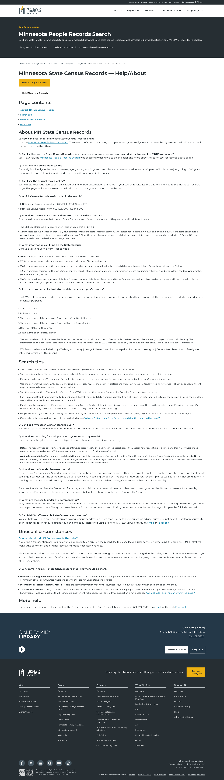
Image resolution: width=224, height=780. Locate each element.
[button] (117, 11)
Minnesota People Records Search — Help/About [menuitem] (67, 64)
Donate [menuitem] (177, 701)
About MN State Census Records (37, 110)
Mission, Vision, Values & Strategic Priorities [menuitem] (150, 697)
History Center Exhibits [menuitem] (29, 707)
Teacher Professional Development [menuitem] (105, 713)
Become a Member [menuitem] (27, 701)
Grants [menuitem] (138, 740)
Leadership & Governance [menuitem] (146, 704)
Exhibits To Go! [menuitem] (142, 714)
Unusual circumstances (32, 119)
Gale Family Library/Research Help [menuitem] (71, 708)
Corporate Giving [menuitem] (182, 707)
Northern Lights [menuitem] (103, 701)
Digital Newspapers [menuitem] (66, 714)
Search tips (26, 115)
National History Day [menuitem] (105, 707)
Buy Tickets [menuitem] (24, 696)
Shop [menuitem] (176, 712)
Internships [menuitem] (140, 730)
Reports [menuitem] (138, 709)
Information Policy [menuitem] (144, 775)
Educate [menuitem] (101, 685)
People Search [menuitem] (39, 64)
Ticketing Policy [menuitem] (160, 775)
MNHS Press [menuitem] (63, 719)
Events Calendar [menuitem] (26, 712)
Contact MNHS (198, 767)
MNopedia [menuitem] (62, 735)
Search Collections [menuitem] (66, 701)
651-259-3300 (196, 636)
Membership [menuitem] (180, 696)
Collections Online (63, 47)
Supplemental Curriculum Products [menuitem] (108, 720)
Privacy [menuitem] (132, 775)
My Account (189, 2)
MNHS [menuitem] (21, 64)
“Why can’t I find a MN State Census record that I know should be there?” (122, 418)
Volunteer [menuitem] (139, 745)
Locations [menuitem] (23, 691)
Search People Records (34, 82)
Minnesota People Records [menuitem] (70, 696)
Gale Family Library (29, 27)
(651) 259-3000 (182, 767)
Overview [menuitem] (62, 691)
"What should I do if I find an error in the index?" (170, 593)
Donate (144, 2)
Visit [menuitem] (21, 685)
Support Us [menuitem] (180, 685)
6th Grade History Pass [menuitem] (106, 745)
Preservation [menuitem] (63, 740)
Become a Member (176, 650)
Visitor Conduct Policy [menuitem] (177, 775)
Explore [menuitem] (62, 685)
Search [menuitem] (29, 64)
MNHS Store (134, 2)
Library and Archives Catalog (33, 47)
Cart (201, 2)
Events (164, 2)
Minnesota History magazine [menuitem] (71, 725)
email (150, 522)
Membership (154, 2)
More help (25, 124)
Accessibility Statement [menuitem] (196, 775)
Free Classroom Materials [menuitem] (108, 696)
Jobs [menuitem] (137, 725)
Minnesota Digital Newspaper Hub (96, 47)
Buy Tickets (173, 2)
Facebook (163, 522)
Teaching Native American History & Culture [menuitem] (111, 728)
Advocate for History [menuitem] (183, 717)
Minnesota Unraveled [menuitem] (67, 730)
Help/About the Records (35, 93)
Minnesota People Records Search (48, 142)
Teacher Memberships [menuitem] (106, 740)
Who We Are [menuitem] (142, 685)
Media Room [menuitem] (141, 719)
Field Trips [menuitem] (101, 735)
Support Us (197, 650)
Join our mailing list (196, 672)
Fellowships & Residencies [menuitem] (147, 735)
